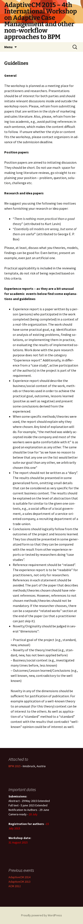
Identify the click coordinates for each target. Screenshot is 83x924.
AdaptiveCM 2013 (19, 882)
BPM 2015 (15, 766)
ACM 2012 (15, 886)
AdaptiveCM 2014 (19, 877)
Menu (8, 47)
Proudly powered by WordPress (41, 915)
